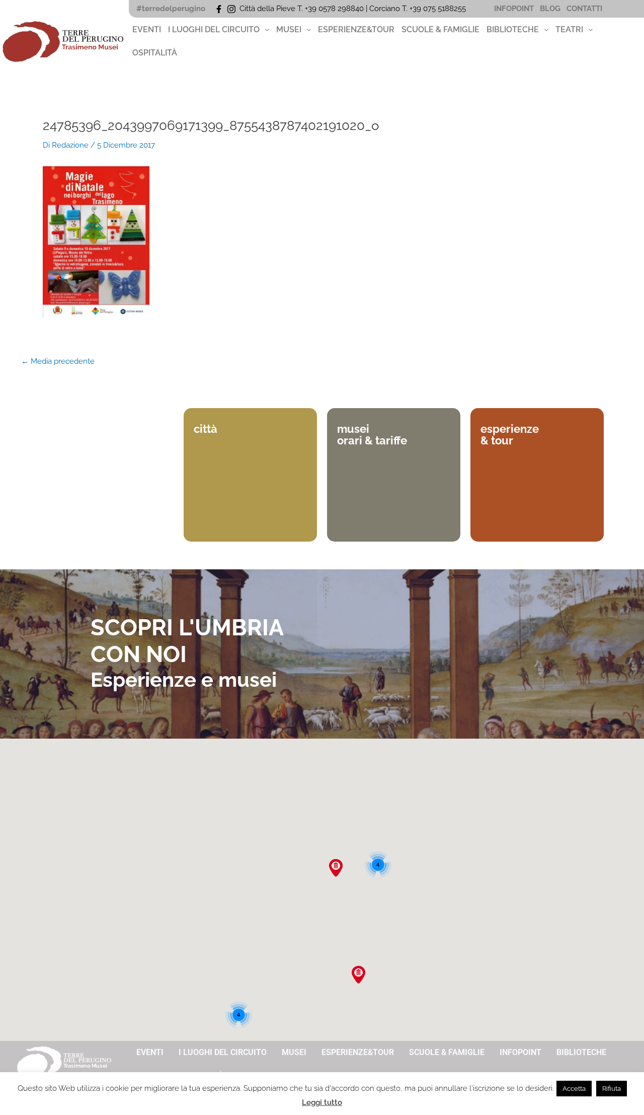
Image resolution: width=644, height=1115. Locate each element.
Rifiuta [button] (611, 1088)
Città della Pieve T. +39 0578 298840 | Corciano (320, 8)
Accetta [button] (574, 1088)
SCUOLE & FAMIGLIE (440, 29)
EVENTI (146, 29)
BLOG (550, 8)
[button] (219, 29)
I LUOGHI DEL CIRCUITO (214, 29)
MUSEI (288, 29)
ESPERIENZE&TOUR (356, 29)
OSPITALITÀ (154, 52)
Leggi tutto (322, 1102)
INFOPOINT (514, 8)
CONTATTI (584, 8)
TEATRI (569, 29)
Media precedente (58, 361)
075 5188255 (446, 8)
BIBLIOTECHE (513, 29)
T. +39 (412, 8)
